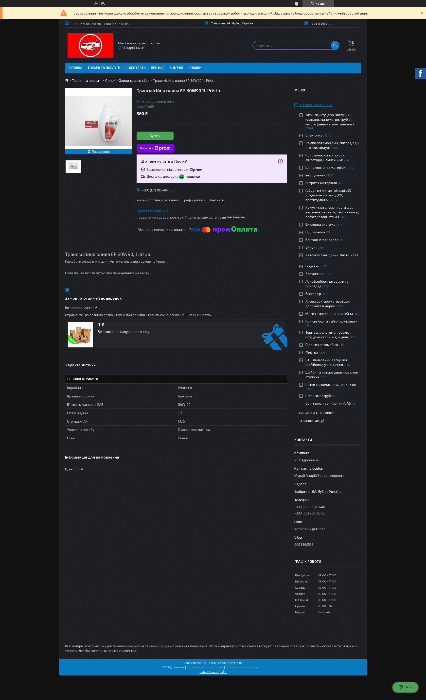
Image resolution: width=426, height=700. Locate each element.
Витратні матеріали (321, 183)
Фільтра (311, 352)
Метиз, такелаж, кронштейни (329, 313)
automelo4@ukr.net (309, 529)
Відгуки (176, 68)
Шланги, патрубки (320, 395)
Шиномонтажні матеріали (326, 167)
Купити (155, 136)
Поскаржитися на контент (205, 667)
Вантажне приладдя (321, 240)
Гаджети (312, 266)
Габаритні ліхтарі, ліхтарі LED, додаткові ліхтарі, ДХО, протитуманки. (328, 195)
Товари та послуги (104, 68)
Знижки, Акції (311, 421)
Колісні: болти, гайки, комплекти (331, 321)
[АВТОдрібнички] (90, 45)
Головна (75, 68)
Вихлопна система (320, 224)
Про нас (157, 68)
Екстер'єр (313, 293)
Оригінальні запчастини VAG (328, 403)
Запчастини (314, 274)
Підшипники (315, 232)
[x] (72, 291)
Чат (409, 687)
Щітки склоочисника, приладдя (330, 384)
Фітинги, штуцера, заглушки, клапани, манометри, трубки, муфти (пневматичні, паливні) (329, 119)
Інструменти (315, 175)
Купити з (146, 148)
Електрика (313, 135)
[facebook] (67, 291)
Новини (194, 68)
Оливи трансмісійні (134, 80)
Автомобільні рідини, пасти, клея (331, 255)
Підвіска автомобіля (321, 344)
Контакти (137, 68)
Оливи (110, 80)
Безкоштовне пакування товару (123, 331)
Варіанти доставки (316, 413)
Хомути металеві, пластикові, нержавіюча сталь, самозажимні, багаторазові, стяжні (332, 212)
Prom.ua (237, 662)
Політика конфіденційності (244, 667)
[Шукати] (335, 45)
